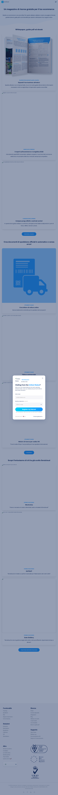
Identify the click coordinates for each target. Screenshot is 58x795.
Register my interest (29, 409)
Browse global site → (38, 416)
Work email (17, 394)
